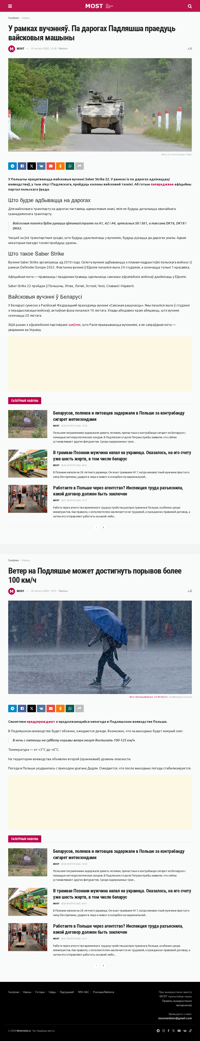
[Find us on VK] (185, 1030)
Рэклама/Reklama (103, 992)
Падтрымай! (67, 992)
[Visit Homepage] (100, 6)
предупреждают (41, 721)
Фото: (132, 696)
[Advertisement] (100, 363)
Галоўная (13, 17)
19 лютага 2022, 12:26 (44, 48)
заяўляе (74, 324)
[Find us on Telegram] (158, 1030)
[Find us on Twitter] (173, 1030)
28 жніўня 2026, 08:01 (75, 465)
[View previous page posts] (96, 527)
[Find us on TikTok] (190, 1031)
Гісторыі (40, 992)
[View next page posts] (103, 527)
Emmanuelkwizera (144, 696)
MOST (20, 48)
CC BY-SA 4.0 (160, 696)
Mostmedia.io (24, 1030)
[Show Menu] (10, 6)
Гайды (52, 992)
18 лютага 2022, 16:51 (44, 591)
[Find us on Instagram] (163, 1030)
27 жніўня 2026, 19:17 (75, 500)
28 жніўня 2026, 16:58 (75, 425)
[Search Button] (190, 6)
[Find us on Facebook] (168, 1030)
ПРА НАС (83, 992)
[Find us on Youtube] (179, 1030)
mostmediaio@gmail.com (175, 1018)
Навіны (26, 17)
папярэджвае (162, 184)
